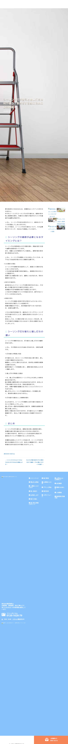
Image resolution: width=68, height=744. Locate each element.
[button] (51, 739)
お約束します (34, 495)
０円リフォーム (46, 495)
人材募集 (59, 492)
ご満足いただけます (33, 486)
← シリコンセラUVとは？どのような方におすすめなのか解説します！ (13, 462)
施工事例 (46, 478)
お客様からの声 (46, 482)
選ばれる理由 (34, 482)
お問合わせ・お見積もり (59, 478)
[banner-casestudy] (52, 220)
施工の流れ (34, 499)
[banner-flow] (61, 210)
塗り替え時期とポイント (33, 503)
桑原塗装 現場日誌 (9, 454)
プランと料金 (47, 487)
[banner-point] (52, 229)
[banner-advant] (52, 213)
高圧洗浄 (46, 491)
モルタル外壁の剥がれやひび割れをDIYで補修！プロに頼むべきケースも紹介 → (35, 462)
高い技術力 (34, 491)
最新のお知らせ (59, 487)
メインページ (34, 478)
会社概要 (59, 483)
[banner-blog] (61, 227)
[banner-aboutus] (61, 221)
